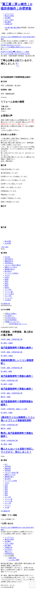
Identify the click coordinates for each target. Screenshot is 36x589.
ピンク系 (8, 290)
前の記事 (8, 241)
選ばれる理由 (9, 16)
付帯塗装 (9, 263)
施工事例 (8, 22)
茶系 (7, 287)
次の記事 (8, 243)
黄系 (6, 285)
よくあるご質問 (13, 560)
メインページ (9, 14)
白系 (7, 277)
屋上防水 (8, 271)
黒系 (6, 279)
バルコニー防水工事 (13, 265)
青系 (6, 281)
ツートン (8, 298)
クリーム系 (9, 294)
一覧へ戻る (4, 247)
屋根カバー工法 (11, 267)
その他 (8, 300)
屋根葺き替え (10, 269)
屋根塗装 (9, 261)
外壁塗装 (9, 259)
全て (7, 257)
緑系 (6, 283)
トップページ (9, 537)
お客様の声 (8, 24)
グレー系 (8, 296)
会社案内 (8, 18)
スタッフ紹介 (9, 20)
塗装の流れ (12, 558)
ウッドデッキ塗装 (11, 273)
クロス (7, 275)
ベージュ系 (9, 292)
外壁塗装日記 (9, 554)
